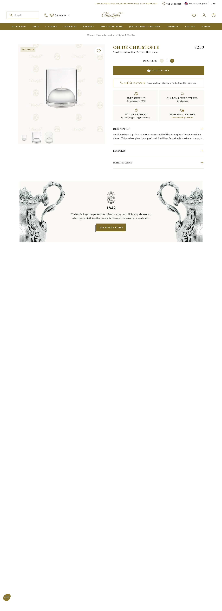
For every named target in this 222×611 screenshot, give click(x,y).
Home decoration (105, 35)
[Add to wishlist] (99, 51)
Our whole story (111, 227)
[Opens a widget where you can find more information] (12, 605)
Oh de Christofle (136, 47)
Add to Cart (161, 70)
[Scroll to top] (209, 598)
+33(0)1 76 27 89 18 (134, 83)
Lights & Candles (126, 35)
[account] (194, 15)
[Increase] (172, 61)
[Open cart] (213, 15)
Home (90, 35)
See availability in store (182, 117)
